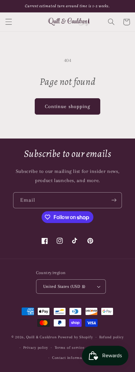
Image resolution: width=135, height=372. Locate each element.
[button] (8, 21)
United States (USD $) (64, 286)
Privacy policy (35, 347)
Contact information (70, 358)
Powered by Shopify (75, 337)
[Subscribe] (114, 200)
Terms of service (70, 347)
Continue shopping (67, 106)
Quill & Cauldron (41, 337)
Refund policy (111, 337)
